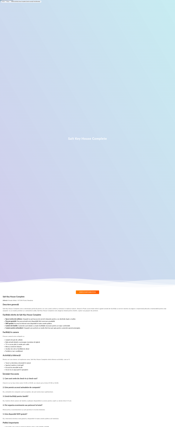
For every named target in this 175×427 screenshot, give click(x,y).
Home (3, 1)
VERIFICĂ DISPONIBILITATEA (87, 292)
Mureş (7, 1)
